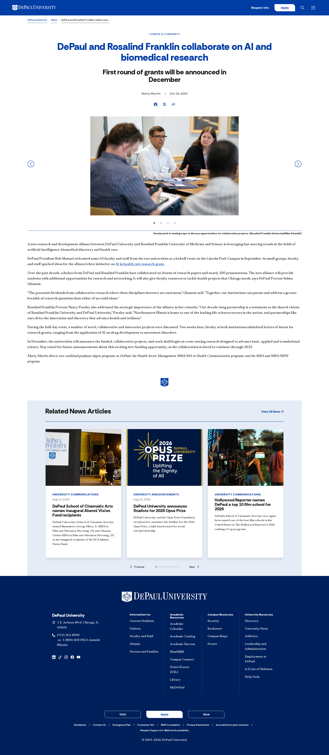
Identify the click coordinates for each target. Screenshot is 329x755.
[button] (272, 411)
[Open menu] (314, 7)
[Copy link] (173, 104)
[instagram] (66, 657)
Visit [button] (122, 714)
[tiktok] (60, 657)
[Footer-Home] (164, 597)
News (54, 19)
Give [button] (206, 714)
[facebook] (72, 657)
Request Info (260, 8)
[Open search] (303, 8)
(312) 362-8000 (68, 635)
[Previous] (30, 163)
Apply (285, 8)
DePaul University (37, 19)
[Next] (298, 163)
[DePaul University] (39, 7)
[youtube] (78, 657)
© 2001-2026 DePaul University (164, 740)
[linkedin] (54, 657)
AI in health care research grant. (140, 264)
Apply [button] (164, 714)
